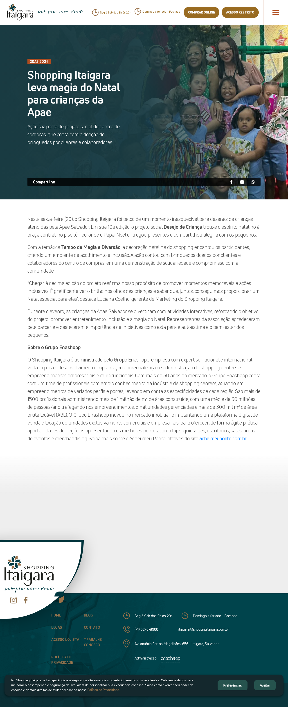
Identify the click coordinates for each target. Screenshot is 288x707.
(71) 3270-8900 (146, 629)
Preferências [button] (232, 685)
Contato (92, 627)
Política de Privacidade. (104, 690)
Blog (88, 615)
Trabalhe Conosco (93, 642)
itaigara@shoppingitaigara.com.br (203, 629)
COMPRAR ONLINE (201, 12)
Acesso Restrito (240, 12)
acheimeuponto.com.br (223, 438)
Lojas (56, 627)
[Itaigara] (20, 12)
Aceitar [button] (265, 685)
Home (56, 615)
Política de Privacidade (62, 660)
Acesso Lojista (65, 639)
